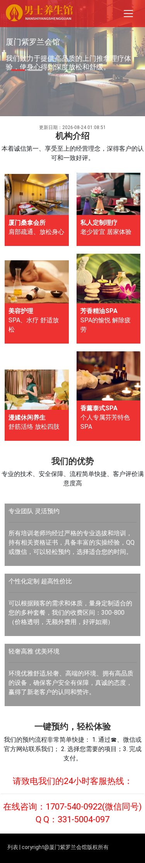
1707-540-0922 (74, 806)
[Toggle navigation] (128, 13)
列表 (12, 847)
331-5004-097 (83, 819)
